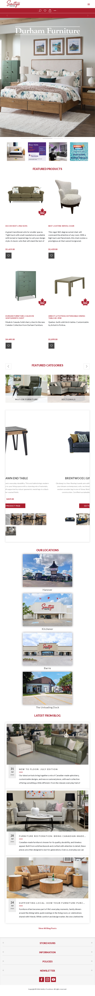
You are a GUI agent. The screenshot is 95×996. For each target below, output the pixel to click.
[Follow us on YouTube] (53, 979)
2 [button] (37, 138)
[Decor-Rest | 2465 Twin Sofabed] (47, 441)
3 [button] (47, 138)
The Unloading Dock (47, 707)
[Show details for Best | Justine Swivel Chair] (69, 195)
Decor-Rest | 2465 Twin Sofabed (47, 478)
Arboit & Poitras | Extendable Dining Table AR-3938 (66, 317)
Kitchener (47, 628)
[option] (47, 77)
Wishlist (45, 10)
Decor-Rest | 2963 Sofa (16, 226)
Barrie (47, 668)
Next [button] (87, 366)
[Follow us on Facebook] (42, 979)
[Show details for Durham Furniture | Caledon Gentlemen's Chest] (26, 285)
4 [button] (58, 138)
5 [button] (69, 138)
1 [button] (26, 138)
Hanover (47, 589)
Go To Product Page (47, 503)
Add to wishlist (9, 256)
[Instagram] (47, 979)
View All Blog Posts (47, 928)
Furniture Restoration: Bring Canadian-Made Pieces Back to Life (52, 836)
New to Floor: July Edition (38, 769)
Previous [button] (8, 366)
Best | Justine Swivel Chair (61, 226)
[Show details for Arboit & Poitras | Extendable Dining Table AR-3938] (69, 285)
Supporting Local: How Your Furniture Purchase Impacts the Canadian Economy (52, 903)
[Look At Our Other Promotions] (15, 151)
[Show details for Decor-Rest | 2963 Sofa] (26, 195)
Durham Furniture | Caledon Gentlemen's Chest (19, 317)
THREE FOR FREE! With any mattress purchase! (47, 16)
